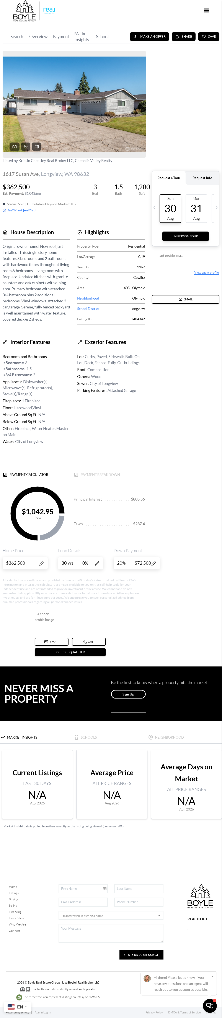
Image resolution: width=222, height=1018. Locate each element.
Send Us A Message (141, 954)
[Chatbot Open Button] (210, 1006)
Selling (13, 905)
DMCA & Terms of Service (184, 1012)
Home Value (17, 918)
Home (13, 886)
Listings (14, 893)
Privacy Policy (154, 1012)
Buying (13, 899)
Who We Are (17, 924)
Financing (15, 912)
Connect (14, 930)
